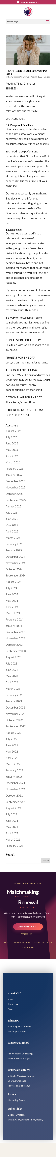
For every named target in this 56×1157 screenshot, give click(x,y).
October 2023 (14, 644)
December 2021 (15, 782)
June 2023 (12, 669)
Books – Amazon (16, 1114)
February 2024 (14, 619)
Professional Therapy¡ (19, 1085)
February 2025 (14, 544)
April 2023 (12, 682)
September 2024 (16, 575)
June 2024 (12, 594)
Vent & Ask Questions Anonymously (25, 1119)
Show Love (13, 1004)
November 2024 (15, 563)
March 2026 (13, 462)
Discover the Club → (28, 926)
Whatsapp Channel (17, 1031)
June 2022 (12, 745)
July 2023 (11, 663)
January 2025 (14, 550)
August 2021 (13, 808)
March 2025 (13, 537)
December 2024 (15, 556)
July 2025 (11, 512)
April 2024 (12, 607)
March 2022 (13, 764)
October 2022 (14, 720)
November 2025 (15, 487)
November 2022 (15, 713)
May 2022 (12, 751)
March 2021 (13, 839)
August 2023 (13, 657)
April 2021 (12, 833)
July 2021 (11, 814)
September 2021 (16, 801)
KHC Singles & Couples (19, 1026)
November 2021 (15, 789)
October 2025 (14, 493)
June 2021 (12, 820)
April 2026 (12, 456)
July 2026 (11, 437)
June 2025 (12, 519)
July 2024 (11, 588)
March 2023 (13, 688)
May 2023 (12, 676)
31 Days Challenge (17, 1080)
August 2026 (13, 431)
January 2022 (14, 776)
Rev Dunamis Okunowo (18, 77)
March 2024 (13, 613)
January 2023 (14, 701)
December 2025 (15, 481)
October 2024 (14, 569)
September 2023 (16, 651)
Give (10, 1009)
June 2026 (12, 443)
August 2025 (13, 506)
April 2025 (12, 531)
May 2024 (12, 600)
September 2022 (16, 726)
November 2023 (15, 638)
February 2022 (14, 770)
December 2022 (15, 707)
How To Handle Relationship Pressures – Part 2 (27, 72)
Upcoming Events (16, 1100)
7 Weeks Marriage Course (21, 1075)
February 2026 (14, 468)
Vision (11, 999)
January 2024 (14, 625)
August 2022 (13, 732)
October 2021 (14, 795)
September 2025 (16, 500)
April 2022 (12, 757)
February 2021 (14, 845)
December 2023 (15, 632)
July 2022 (11, 739)
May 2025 (12, 525)
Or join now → (28, 934)
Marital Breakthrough (19, 1058)
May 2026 (12, 449)
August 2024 (13, 581)
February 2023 (14, 695)
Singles (47, 77)
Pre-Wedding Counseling (20, 1053)
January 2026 (14, 475)
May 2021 (12, 826)
